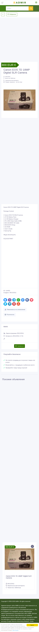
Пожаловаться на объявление (16, 309)
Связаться (20, 346)
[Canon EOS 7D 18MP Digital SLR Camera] (19, 559)
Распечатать (10, 314)
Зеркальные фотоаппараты (12, 80)
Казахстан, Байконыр (10, 78)
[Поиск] (31, 8)
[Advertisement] (19, 38)
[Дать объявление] (36, 2)
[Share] (5, 300)
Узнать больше (15, 630)
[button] (6, 100)
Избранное (13, 14)
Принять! (32, 625)
